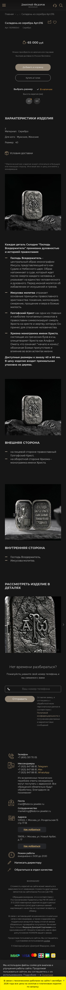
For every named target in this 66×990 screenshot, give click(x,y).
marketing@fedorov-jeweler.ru (34, 811)
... (17, 14)
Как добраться (32, 829)
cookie (47, 941)
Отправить (19, 698)
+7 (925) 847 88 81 (27, 766)
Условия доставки (21, 153)
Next (63, 624)
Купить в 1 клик (33, 78)
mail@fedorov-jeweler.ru (31, 804)
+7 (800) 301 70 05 (27, 757)
